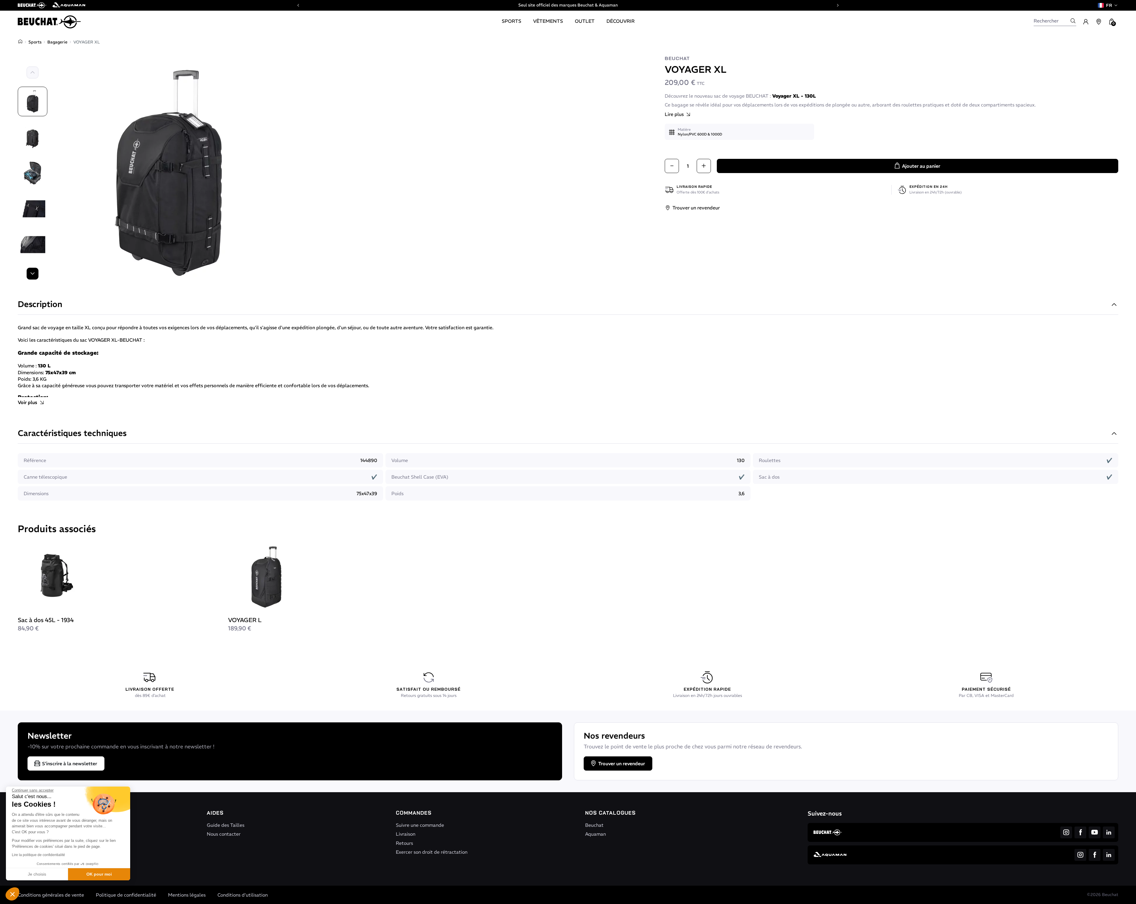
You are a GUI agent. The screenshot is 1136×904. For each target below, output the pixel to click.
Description (40, 304)
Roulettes (769, 460)
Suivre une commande (420, 825)
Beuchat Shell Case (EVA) (419, 476)
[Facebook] (1080, 832)
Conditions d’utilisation (242, 895)
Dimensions (36, 493)
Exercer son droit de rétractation (431, 852)
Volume (399, 460)
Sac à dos (769, 476)
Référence (35, 460)
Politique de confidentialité (126, 895)
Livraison (405, 834)
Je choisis (37, 874)
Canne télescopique (45, 476)
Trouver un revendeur (696, 208)
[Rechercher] (1073, 21)
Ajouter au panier (921, 166)
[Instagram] (1066, 832)
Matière (684, 129)
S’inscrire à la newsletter (69, 763)
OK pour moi (99, 874)
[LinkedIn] (1109, 832)
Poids (397, 493)
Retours (404, 843)
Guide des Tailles (225, 825)
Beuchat (677, 58)
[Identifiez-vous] (1086, 22)
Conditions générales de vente (51, 895)
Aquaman (595, 834)
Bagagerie (57, 42)
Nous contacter (224, 834)
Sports (34, 42)
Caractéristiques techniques (72, 433)
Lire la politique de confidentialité (38, 855)
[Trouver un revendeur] (1099, 22)
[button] (12, 894)
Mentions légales (187, 895)
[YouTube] (1094, 832)
